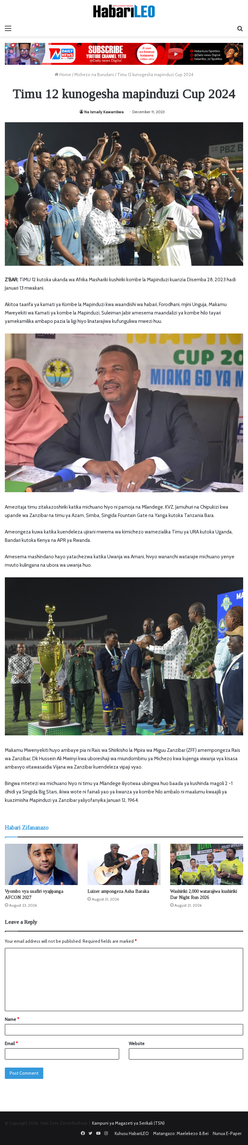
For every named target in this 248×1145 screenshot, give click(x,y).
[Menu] (8, 28)
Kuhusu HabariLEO (132, 1133)
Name (12, 1019)
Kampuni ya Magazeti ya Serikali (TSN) (128, 1123)
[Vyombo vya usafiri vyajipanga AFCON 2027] (41, 864)
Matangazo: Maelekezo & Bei (181, 1133)
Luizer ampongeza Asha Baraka (118, 891)
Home (64, 74)
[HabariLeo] (124, 11)
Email (11, 1043)
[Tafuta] (240, 28)
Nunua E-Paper (227, 1133)
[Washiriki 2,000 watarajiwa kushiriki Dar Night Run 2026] (206, 864)
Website (137, 1043)
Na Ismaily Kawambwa (104, 111)
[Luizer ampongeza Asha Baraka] (124, 864)
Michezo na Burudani (94, 74)
